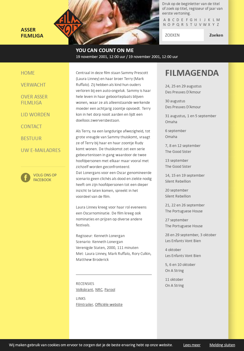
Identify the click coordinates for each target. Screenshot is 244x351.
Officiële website (109, 304)
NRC (98, 289)
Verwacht (33, 85)
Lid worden (35, 114)
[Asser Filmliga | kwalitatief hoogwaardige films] (68, 37)
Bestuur (31, 138)
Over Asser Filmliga (34, 100)
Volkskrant (84, 289)
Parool (109, 289)
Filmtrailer (84, 304)
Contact (31, 126)
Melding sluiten (222, 344)
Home (28, 73)
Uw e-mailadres (40, 150)
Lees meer (192, 344)
